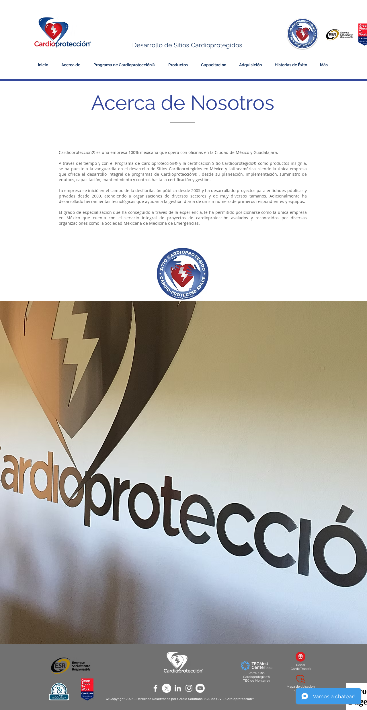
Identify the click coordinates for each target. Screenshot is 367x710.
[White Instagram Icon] (189, 688)
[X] (166, 688)
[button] (72, 65)
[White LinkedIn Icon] (177, 688)
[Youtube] (200, 688)
